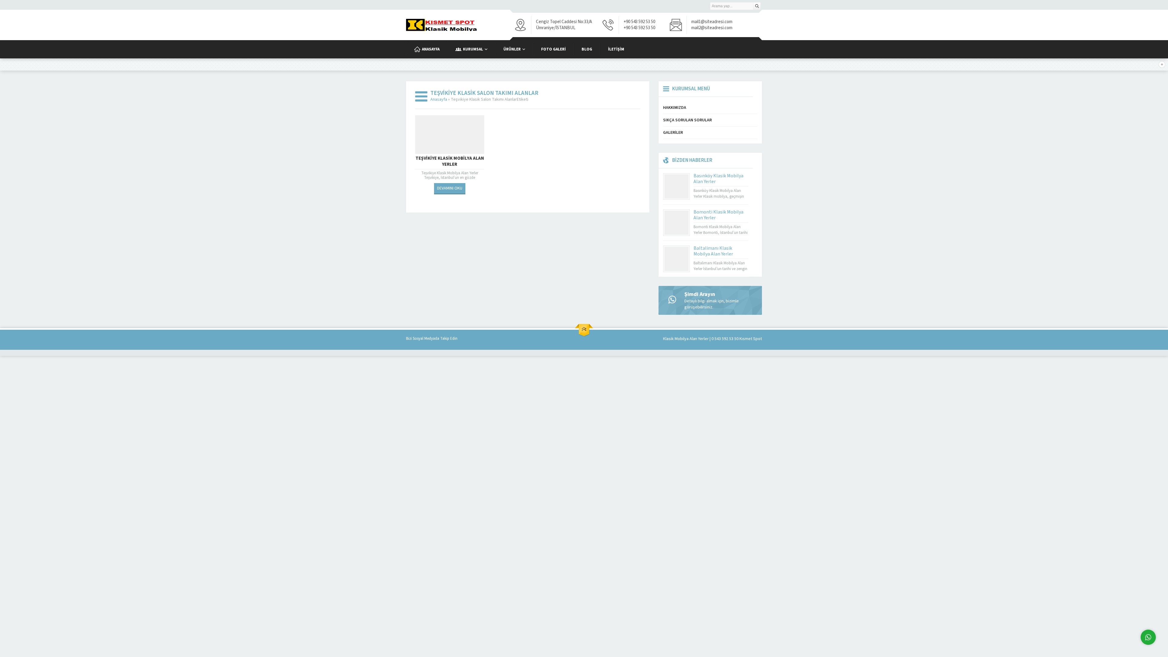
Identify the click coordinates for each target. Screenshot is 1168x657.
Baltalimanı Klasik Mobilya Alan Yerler (713, 251)
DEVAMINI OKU (449, 188)
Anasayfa (438, 99)
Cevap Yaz (1110, 612)
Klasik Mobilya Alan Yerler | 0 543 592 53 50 (701, 339)
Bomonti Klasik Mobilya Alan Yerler (718, 215)
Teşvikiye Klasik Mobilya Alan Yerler (449, 161)
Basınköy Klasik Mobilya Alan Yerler (718, 178)
